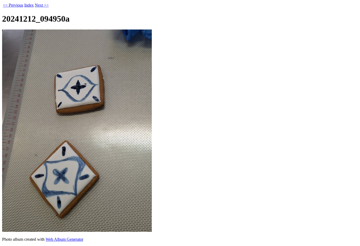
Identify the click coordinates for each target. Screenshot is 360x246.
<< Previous (13, 5)
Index (29, 5)
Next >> (42, 5)
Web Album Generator (64, 239)
